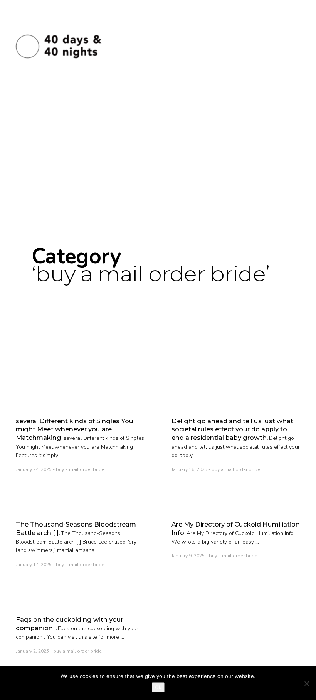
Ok (158, 687)
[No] (306, 683)
